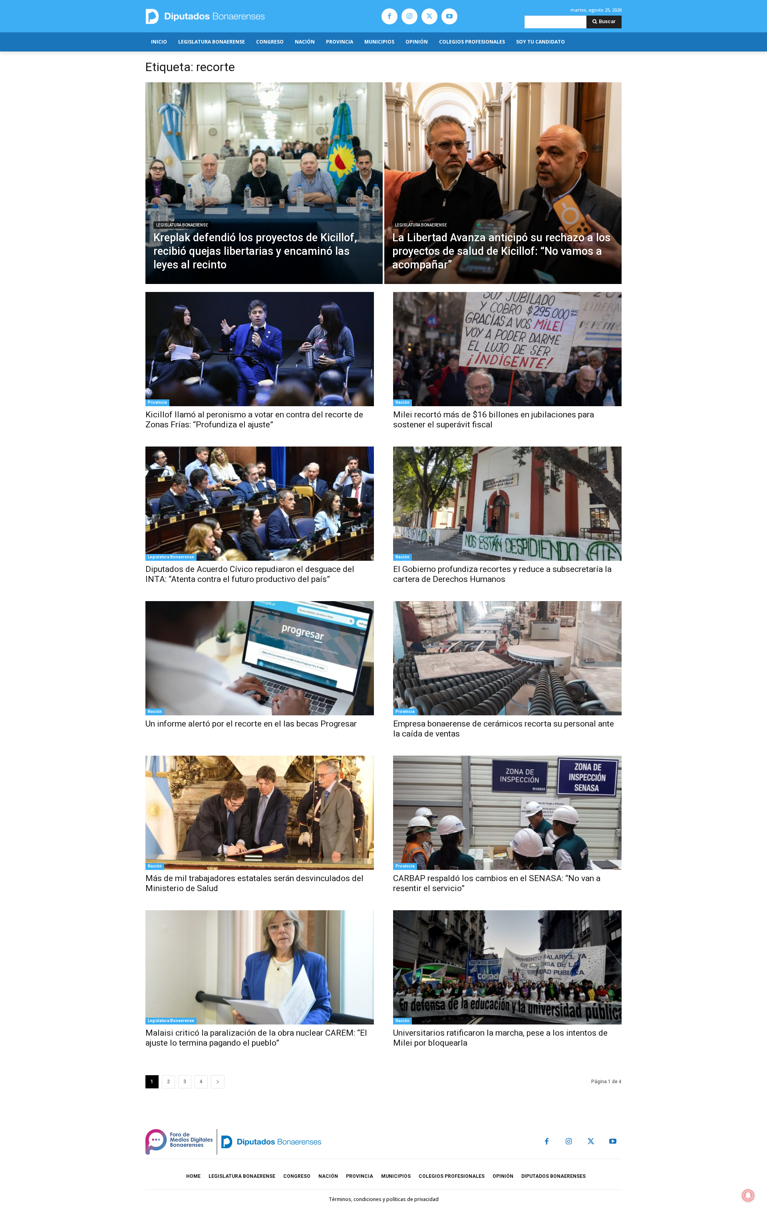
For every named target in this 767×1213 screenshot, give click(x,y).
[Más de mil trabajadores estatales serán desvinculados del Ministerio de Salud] (259, 813)
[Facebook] (389, 16)
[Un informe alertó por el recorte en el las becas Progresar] (259, 658)
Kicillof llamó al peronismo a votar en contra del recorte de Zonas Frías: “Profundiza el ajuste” (254, 419)
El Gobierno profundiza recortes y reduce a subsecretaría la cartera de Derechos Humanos (502, 574)
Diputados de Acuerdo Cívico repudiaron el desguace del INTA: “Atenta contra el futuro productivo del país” (249, 574)
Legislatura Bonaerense (182, 225)
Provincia (157, 402)
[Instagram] (409, 16)
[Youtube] (449, 16)
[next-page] (218, 1081)
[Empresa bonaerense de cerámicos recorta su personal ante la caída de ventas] (507, 658)
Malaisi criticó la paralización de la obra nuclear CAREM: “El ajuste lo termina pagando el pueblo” (256, 1038)
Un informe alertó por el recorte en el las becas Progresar (251, 724)
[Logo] (242, 16)
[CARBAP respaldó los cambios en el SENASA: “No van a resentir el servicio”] (507, 813)
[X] (429, 16)
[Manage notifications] (748, 1195)
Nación (402, 402)
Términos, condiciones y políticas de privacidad (384, 1199)
